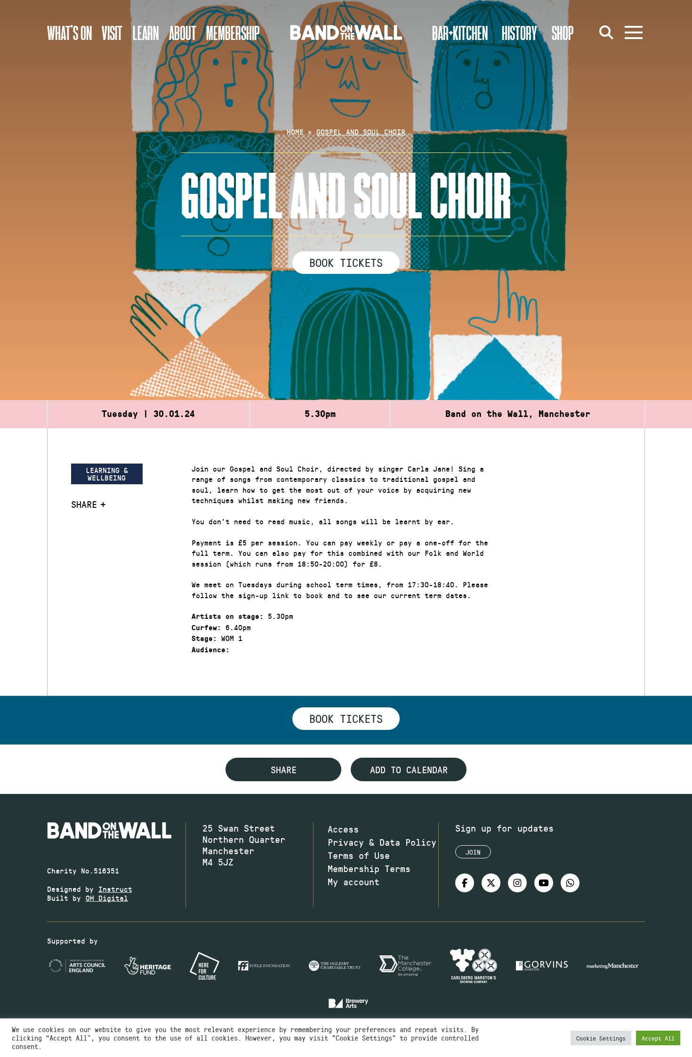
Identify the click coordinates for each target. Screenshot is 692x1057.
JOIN (473, 852)
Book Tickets (346, 262)
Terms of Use (359, 855)
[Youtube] (543, 882)
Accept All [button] (658, 1038)
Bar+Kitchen (460, 32)
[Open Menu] (633, 32)
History (519, 32)
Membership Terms (369, 868)
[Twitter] (491, 882)
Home (295, 131)
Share (84, 504)
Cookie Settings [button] (601, 1038)
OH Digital (107, 898)
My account (353, 881)
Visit (112, 32)
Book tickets (346, 718)
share (284, 769)
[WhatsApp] (570, 882)
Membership (233, 32)
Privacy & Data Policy (382, 842)
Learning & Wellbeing (107, 473)
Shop (563, 32)
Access (343, 829)
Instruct (115, 889)
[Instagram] (517, 882)
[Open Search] (606, 32)
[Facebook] (464, 882)
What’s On (69, 32)
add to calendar (409, 769)
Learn (146, 32)
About (182, 32)
